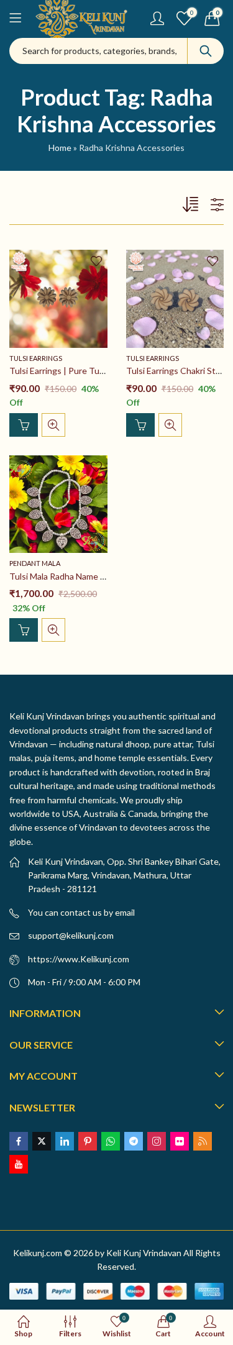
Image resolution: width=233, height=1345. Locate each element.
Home (59, 147)
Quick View (53, 425)
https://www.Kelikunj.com (78, 959)
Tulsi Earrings (35, 358)
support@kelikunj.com (71, 935)
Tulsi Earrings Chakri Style (176, 370)
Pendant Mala (34, 563)
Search (206, 51)
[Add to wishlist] (96, 261)
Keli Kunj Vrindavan (143, 1252)
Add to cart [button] (23, 425)
